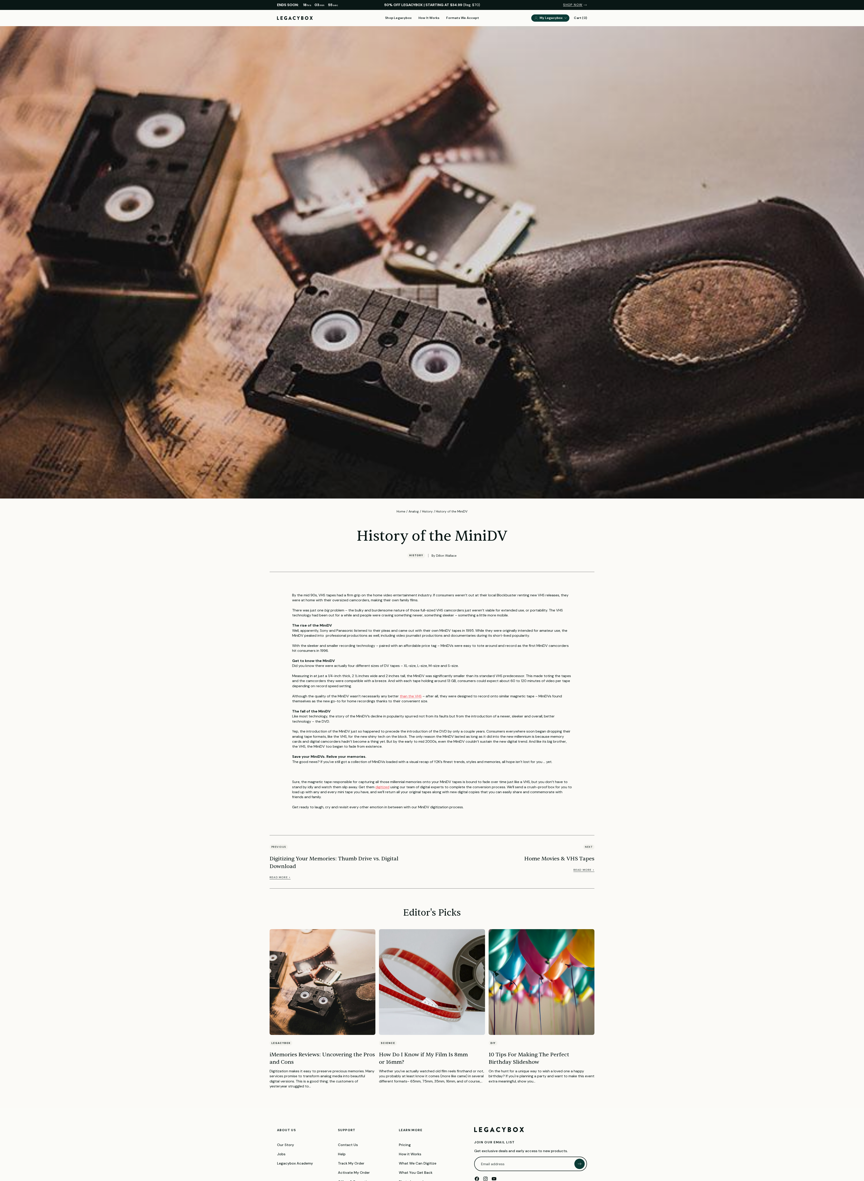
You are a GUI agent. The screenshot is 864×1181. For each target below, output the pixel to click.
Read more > (280, 877)
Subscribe (579, 1164)
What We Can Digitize (417, 1163)
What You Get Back (415, 1172)
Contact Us (348, 1144)
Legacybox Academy (295, 1163)
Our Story (285, 1144)
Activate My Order (354, 1172)
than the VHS (411, 696)
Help (342, 1154)
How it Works (410, 1154)
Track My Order (351, 1163)
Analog (414, 511)
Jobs (281, 1154)
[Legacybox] (499, 1129)
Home (401, 511)
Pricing (405, 1144)
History (427, 511)
